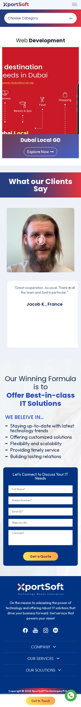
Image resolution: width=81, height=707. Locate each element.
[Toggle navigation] (74, 4)
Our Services (40, 658)
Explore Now (38, 151)
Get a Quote (40, 556)
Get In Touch (40, 701)
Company (40, 647)
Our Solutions (40, 670)
